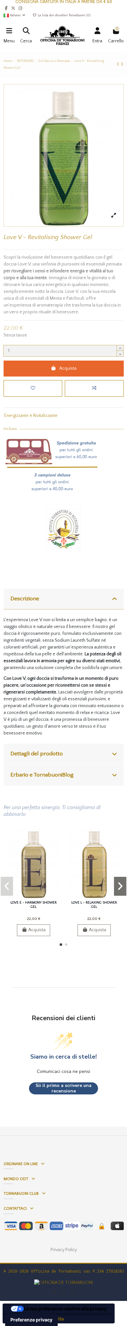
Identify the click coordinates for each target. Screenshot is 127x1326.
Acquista (68, 368)
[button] (61, 944)
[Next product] (121, 64)
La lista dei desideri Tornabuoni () (64, 15)
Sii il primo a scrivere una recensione (63, 1088)
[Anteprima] (43, 896)
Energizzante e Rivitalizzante (31, 415)
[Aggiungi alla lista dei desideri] (33, 388)
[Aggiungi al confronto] (94, 388)
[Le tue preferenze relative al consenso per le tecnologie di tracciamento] (31, 1320)
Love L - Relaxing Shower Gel (94, 905)
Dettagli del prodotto (36, 753)
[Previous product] (118, 64)
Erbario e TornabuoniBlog (42, 775)
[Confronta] (33, 896)
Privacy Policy (63, 1249)
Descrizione (24, 598)
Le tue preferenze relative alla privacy (65, 1308)
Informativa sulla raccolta (35, 1318)
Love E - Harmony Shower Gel (33, 905)
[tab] (64, 599)
